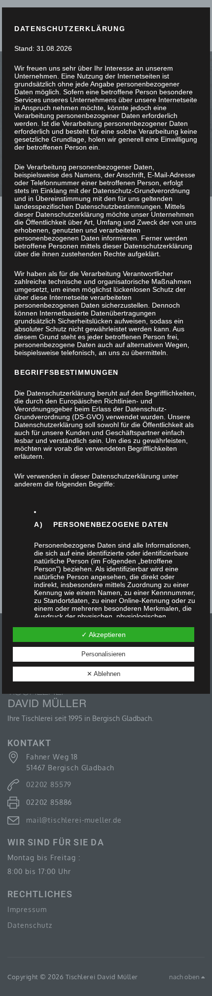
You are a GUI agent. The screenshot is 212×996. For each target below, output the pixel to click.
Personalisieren (103, 654)
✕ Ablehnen (103, 673)
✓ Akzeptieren (103, 634)
